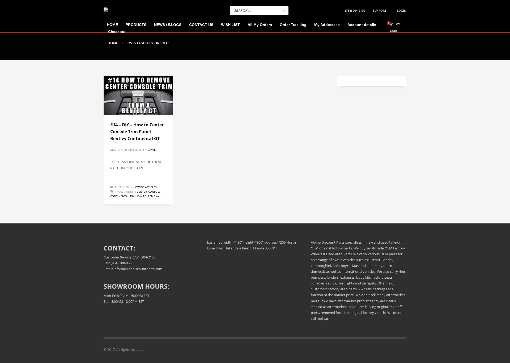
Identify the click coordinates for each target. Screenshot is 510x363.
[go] (283, 10)
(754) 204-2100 (355, 10)
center (142, 191)
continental (119, 196)
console (154, 191)
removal (154, 196)
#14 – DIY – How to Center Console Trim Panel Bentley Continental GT (137, 131)
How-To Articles (144, 187)
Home (113, 43)
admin (151, 150)
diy (132, 196)
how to (141, 196)
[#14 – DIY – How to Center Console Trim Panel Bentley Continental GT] (138, 95)
